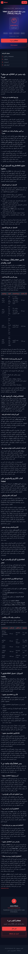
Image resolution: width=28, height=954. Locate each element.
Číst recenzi (14, 45)
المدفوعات (6, 62)
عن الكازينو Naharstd (9, 56)
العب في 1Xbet (14, 40)
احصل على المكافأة (14, 933)
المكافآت (6, 59)
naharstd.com (5, 888)
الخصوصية (12, 950)
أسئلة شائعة (6, 65)
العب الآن (24, 2)
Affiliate (19, 950)
